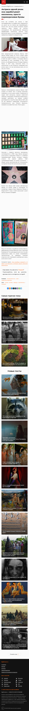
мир (17, 278)
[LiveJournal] (15, 288)
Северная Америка (6, 280)
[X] (13, 288)
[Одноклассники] (10, 288)
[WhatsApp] (19, 288)
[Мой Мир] (11, 288)
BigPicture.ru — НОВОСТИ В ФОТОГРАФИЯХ (11, 692)
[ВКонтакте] (8, 288)
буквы (11, 282)
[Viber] (17, 288)
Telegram (20, 270)
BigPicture (10, 6)
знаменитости (18, 6)
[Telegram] (21, 288)
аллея (6, 282)
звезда (15, 282)
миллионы (21, 282)
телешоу (3, 284)
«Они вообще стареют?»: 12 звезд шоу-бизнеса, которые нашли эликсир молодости (14, 263)
